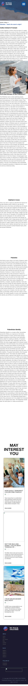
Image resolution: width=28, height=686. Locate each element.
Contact (4, 642)
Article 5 (4, 656)
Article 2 (4, 652)
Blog (4, 640)
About (4, 637)
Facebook (5, 663)
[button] (23, 4)
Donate (4, 644)
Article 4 (4, 655)
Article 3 (4, 653)
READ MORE (8, 508)
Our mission (5, 639)
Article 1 (4, 650)
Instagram (5, 664)
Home (4, 636)
